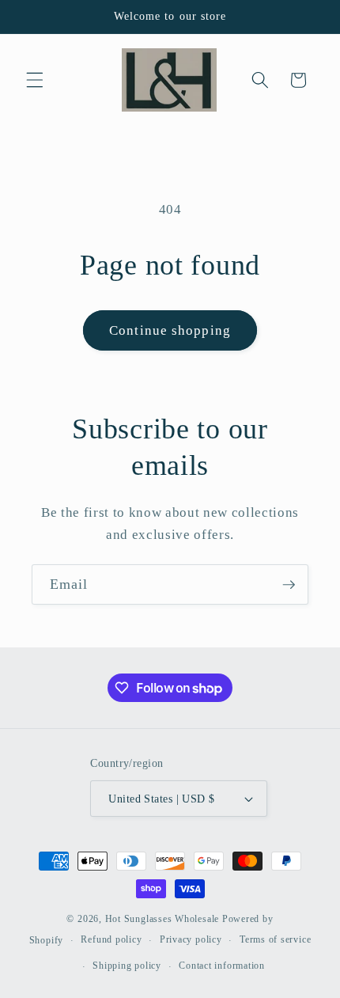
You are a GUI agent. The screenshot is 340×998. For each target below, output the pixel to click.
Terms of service (275, 939)
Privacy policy (191, 939)
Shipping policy (127, 965)
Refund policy (111, 939)
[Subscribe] (289, 584)
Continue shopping (170, 330)
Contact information (222, 965)
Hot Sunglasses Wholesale (162, 918)
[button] (35, 80)
